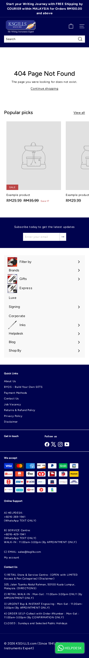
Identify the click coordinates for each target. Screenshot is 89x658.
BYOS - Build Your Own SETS (23, 387)
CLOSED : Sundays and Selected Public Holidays (35, 623)
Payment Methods (15, 392)
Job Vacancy (12, 404)
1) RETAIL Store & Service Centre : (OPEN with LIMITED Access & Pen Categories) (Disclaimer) (41, 576)
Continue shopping (44, 88)
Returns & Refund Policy (19, 410)
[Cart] (71, 26)
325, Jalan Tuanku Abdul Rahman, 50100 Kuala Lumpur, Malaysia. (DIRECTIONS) (39, 586)
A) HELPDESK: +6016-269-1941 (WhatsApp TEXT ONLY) (20, 516)
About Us (10, 381)
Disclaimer (11, 421)
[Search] (80, 39)
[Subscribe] (63, 237)
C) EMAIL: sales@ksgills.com (22, 551)
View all (79, 112)
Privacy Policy (13, 416)
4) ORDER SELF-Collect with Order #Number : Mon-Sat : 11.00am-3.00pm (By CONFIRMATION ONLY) (41, 615)
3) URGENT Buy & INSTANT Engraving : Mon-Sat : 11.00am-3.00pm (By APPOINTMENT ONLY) (43, 605)
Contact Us (11, 398)
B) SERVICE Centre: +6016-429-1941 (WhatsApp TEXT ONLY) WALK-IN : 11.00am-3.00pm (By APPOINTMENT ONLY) (40, 536)
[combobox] (44, 39)
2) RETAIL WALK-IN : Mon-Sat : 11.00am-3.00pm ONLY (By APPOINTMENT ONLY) (43, 596)
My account (11, 557)
